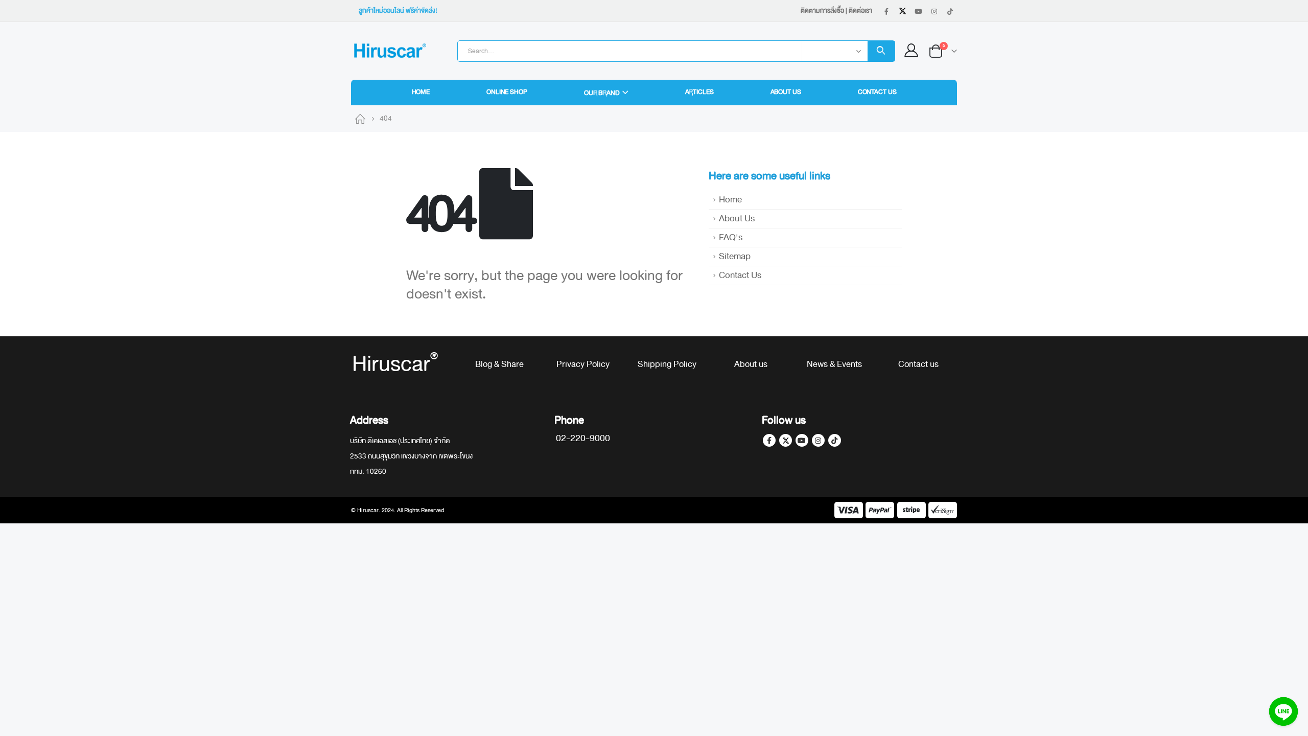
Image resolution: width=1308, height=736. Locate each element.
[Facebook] (886, 11)
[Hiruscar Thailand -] (389, 51)
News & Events (834, 364)
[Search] (881, 51)
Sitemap (735, 256)
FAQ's (730, 237)
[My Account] (911, 51)
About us (750, 364)
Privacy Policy (583, 364)
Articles (699, 92)
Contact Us (877, 92)
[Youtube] (918, 11)
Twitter (785, 440)
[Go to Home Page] (360, 118)
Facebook (769, 440)
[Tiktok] (949, 11)
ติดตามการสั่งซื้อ (822, 11)
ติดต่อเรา (860, 11)
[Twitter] (902, 11)
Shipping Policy (667, 364)
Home (421, 92)
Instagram (818, 440)
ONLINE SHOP (506, 92)
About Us (785, 92)
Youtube (802, 440)
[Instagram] (934, 11)
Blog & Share (499, 364)
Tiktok (834, 440)
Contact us (918, 364)
